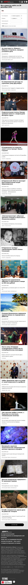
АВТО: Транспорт (6, 225)
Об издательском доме (7, 534)
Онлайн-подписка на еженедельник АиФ (12, 535)
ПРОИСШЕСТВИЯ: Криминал (9, 291)
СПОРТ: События (6, 158)
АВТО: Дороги (5, 125)
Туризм (4, 358)
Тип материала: (5, 15)
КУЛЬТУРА (4, 423)
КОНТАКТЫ (4, 537)
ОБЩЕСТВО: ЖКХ (6, 390)
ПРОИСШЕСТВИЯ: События (9, 90)
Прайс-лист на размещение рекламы (11, 539)
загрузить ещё (14, 524)
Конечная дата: (5, 23)
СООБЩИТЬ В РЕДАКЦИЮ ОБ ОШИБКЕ (11, 543)
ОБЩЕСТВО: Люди (6, 193)
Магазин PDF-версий (7, 541)
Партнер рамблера (12, 578)
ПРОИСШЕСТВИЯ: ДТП (7, 59)
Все (3, 10)
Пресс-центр (17, 541)
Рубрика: (3, 18)
